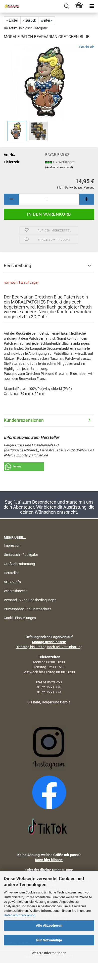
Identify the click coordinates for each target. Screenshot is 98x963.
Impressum (12, 546)
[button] (11, 199)
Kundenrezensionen (24, 420)
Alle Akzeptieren (49, 925)
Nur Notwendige (49, 940)
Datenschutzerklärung (19, 915)
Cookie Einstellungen (20, 618)
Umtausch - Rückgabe (21, 555)
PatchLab (86, 47)
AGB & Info (12, 582)
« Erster (12, 20)
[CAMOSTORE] (10, 6)
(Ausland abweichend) (59, 167)
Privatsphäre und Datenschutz (27, 609)
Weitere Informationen (49, 953)
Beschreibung (17, 265)
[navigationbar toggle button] (91, 6)
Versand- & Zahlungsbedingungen (30, 600)
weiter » (47, 20)
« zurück (29, 20)
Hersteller (11, 573)
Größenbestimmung (19, 564)
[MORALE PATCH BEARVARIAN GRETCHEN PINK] (49, 82)
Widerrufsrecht (15, 591)
